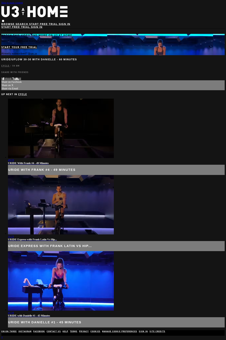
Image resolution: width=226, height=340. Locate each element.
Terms (73, 331)
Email (18, 78)
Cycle (5, 65)
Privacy (84, 331)
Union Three (9, 331)
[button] (3, 21)
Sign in (64, 24)
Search (22, 24)
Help (65, 331)
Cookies (95, 331)
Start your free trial (19, 47)
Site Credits (157, 331)
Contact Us (54, 331)
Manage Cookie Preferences (119, 331)
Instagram (25, 331)
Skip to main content (12, 2)
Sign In (37, 27)
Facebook (6, 78)
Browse (8, 24)
